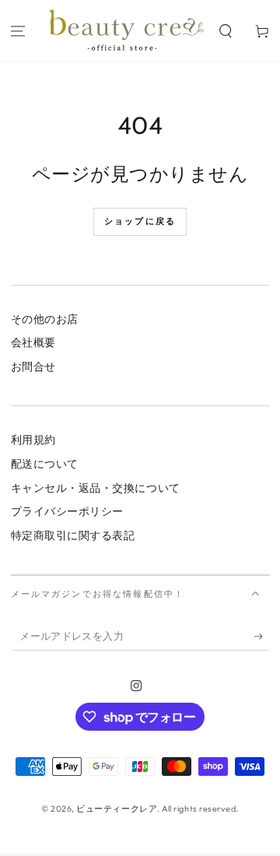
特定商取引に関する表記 (73, 535)
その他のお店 (45, 319)
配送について (45, 464)
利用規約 (33, 440)
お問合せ (33, 367)
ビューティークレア (116, 808)
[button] (225, 31)
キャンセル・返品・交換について (95, 488)
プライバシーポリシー (67, 511)
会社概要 (33, 342)
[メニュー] (18, 31)
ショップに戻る (140, 221)
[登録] (262, 636)
